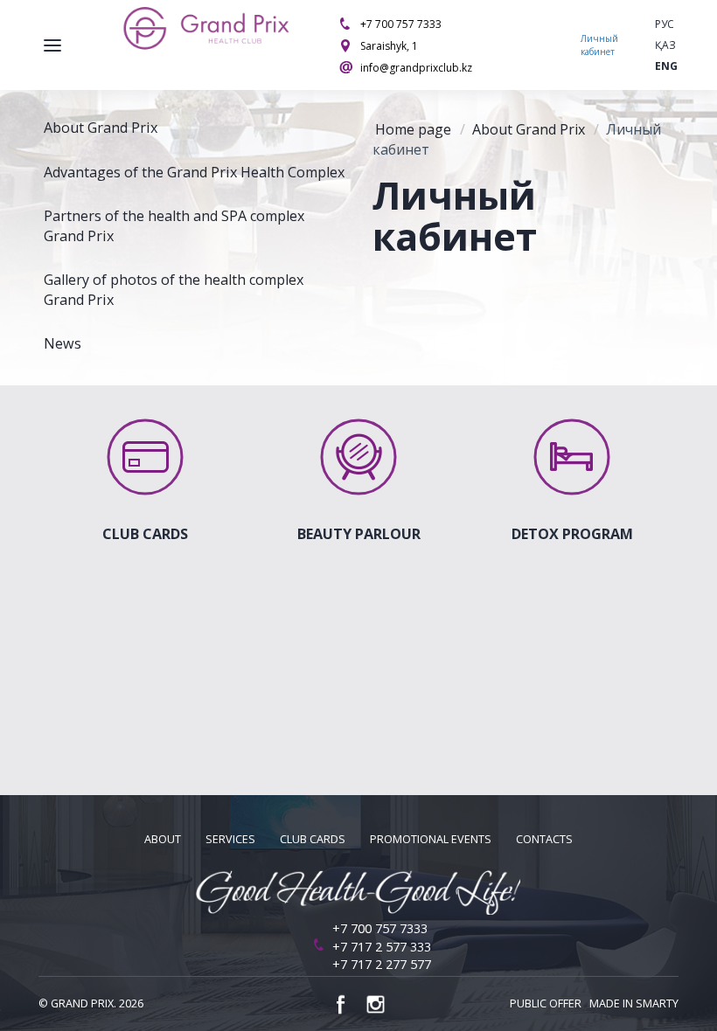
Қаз (665, 45)
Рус (664, 24)
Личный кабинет (599, 44)
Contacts (544, 839)
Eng (666, 66)
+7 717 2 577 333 (381, 946)
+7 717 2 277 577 (381, 964)
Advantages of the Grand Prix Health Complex (194, 172)
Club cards (312, 839)
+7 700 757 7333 (401, 24)
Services (230, 839)
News (62, 343)
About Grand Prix (100, 127)
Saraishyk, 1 (389, 45)
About (162, 839)
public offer (545, 1003)
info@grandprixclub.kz (416, 67)
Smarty (657, 1003)
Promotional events (430, 839)
